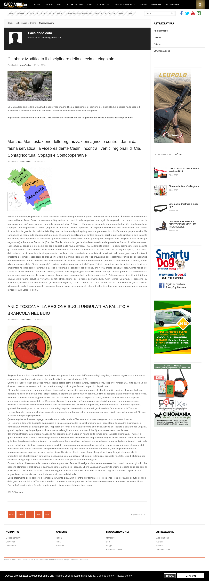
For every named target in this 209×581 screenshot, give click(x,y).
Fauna (59, 538)
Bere (108, 542)
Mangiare (110, 538)
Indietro (20, 515)
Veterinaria (172, 4)
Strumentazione (162, 50)
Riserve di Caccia (114, 549)
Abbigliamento (161, 30)
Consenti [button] (191, 575)
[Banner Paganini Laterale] (172, 142)
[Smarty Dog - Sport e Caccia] (172, 289)
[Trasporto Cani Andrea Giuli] (172, 353)
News (11, 13)
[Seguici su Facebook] (181, 14)
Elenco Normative (14, 538)
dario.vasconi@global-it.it (48, 37)
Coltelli (157, 37)
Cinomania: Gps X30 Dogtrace (184, 186)
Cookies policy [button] (105, 575)
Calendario (11, 546)
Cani (89, 4)
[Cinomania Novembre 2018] (172, 426)
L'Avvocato (10, 542)
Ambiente (156, 4)
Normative (103, 4)
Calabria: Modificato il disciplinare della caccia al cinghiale (61, 59)
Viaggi (143, 4)
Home (37, 4)
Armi (59, 4)
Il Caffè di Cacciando (52, 13)
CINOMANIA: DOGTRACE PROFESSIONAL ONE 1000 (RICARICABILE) (182, 224)
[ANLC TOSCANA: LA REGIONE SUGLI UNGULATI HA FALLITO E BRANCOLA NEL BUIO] (77, 348)
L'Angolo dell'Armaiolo (79, 13)
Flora (58, 542)
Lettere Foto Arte (124, 4)
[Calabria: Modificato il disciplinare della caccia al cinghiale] (77, 86)
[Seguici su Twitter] (187, 14)
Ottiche (33, 23)
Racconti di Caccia (105, 13)
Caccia (49, 4)
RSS (200, 4)
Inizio (11, 515)
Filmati (121, 13)
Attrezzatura (75, 4)
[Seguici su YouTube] (193, 14)
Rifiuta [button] (170, 575)
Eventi (131, 13)
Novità (20, 13)
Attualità (32, 13)
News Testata (26, 65)
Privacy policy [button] (124, 575)
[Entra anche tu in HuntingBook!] (198, 14)
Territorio (60, 546)
